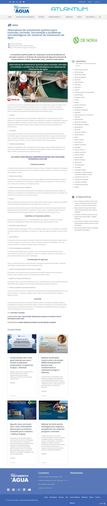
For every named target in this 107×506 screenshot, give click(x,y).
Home (9, 17)
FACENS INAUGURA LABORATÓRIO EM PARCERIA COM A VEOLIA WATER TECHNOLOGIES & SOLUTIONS (42, 158)
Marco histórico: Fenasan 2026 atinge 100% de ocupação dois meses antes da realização (86, 210)
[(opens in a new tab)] (69, 9)
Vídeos (79, 17)
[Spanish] (105, 503)
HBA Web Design (33, 500)
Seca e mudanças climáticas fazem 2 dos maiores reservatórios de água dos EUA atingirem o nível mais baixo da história (86, 203)
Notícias (41, 17)
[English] (100, 503)
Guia (67, 497)
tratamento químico (31, 47)
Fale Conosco (90, 17)
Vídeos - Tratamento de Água (26, 45)
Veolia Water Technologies (18, 313)
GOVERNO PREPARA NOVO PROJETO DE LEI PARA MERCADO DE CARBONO (37, 322)
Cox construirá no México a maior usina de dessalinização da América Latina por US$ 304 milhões (86, 223)
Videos (91, 497)
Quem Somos (82, 2)
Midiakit (90, 2)
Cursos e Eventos (54, 17)
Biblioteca (69, 17)
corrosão (15, 47)
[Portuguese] (102, 503)
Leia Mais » (12, 383)
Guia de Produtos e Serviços (25, 17)
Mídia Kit (72, 503)
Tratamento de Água (12, 500)
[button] (39, 9)
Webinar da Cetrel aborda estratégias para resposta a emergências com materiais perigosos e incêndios (52, 428)
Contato (97, 2)
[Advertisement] (85, 246)
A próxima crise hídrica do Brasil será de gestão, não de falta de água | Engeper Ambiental (86, 216)
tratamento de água (21, 47)
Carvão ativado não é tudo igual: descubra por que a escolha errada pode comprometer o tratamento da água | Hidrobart (21, 363)
